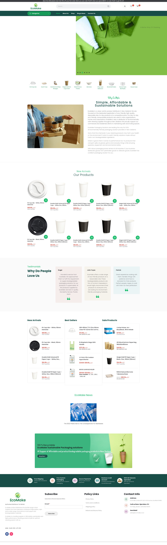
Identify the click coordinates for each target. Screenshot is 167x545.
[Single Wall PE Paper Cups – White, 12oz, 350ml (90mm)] (129, 226)
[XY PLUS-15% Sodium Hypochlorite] (72, 359)
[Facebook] (7, 534)
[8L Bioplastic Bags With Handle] (72, 345)
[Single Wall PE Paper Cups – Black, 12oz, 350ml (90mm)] (109, 360)
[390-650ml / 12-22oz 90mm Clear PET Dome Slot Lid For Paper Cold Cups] (72, 330)
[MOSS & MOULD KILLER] (72, 373)
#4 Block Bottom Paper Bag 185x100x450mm (126, 343)
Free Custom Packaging (61, 479)
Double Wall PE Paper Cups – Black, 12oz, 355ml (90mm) (105, 204)
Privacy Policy (90, 499)
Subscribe (51, 513)
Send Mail (133, 510)
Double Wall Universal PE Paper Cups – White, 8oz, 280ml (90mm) (60, 205)
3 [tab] (82, 72)
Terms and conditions (92, 503)
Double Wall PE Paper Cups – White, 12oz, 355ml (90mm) (59, 241)
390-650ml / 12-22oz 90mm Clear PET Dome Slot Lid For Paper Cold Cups (89, 330)
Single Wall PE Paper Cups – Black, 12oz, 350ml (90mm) (126, 358)
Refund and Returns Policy (94, 510)
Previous (3, 45)
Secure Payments (85, 479)
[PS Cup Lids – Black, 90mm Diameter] (37, 226)
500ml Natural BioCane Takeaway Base (125, 373)
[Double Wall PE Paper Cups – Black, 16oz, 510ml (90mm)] (106, 226)
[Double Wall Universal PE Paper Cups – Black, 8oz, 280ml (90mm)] (83, 226)
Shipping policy (90, 507)
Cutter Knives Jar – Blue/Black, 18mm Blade (125, 329)
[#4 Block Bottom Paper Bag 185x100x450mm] (109, 346)
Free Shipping (38, 479)
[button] (29, 84)
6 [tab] (89, 72)
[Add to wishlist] (46, 193)
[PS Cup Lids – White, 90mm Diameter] (37, 189)
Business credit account (107, 479)
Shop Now (42, 456)
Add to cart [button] (46, 200)
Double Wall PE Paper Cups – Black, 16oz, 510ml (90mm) (105, 241)
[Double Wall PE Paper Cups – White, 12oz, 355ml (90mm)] (60, 226)
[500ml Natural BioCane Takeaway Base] (109, 375)
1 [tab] (78, 72)
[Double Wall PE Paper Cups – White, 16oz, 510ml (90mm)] (83, 189)
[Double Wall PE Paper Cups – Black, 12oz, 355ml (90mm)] (106, 189)
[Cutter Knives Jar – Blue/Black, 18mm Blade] (109, 331)
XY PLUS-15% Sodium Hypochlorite (86, 358)
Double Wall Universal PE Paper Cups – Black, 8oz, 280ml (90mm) (83, 242)
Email (47, 504)
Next (163, 45)
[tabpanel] (83, 45)
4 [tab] (85, 72)
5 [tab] (87, 72)
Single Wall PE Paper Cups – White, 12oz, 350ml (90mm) (128, 241)
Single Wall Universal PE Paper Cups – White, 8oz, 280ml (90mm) (128, 205)
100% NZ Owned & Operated (130, 479)
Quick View (46, 196)
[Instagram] (11, 534)
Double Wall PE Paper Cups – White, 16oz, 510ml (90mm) (82, 204)
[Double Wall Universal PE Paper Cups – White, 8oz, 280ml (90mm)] (60, 189)
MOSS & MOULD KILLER (86, 370)
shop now (108, 62)
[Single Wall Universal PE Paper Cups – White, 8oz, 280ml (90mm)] (129, 189)
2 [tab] (80, 72)
